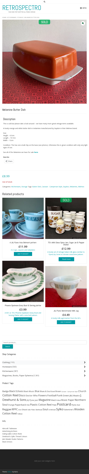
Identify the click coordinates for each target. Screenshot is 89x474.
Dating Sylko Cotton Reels (12, 434)
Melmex (81, 187)
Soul (45, 409)
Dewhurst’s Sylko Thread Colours (14, 436)
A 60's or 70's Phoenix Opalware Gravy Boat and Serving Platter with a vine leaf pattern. (23, 310)
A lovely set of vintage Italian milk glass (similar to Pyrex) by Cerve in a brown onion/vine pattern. (66, 248)
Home (4, 17)
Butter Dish (36, 187)
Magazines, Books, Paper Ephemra (17, 375)
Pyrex (74, 404)
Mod (59, 400)
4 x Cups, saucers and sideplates (23, 246)
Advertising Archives (9, 431)
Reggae (6, 409)
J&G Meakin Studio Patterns (12, 439)
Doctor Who (32, 395)
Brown (58, 391)
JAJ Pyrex (30, 400)
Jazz (36, 400)
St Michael (52, 410)
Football (51, 395)
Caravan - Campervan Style (52, 187)
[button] (83, 23)
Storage (20, 17)
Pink (28, 405)
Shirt (19, 410)
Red (78, 405)
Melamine (73, 187)
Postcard (64, 404)
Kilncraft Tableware (9, 428)
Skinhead (38, 409)
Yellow (19, 414)
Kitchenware (11, 17)
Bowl (53, 391)
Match (54, 400)
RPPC (15, 409)
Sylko (59, 409)
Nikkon (10, 472)
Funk (59, 395)
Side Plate (31, 410)
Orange (11, 405)
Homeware (7, 366)
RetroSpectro (21, 8)
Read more (66, 259)
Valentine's (69, 409)
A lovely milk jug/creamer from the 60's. (66, 314)
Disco (22, 395)
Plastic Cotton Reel (41, 404)
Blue (37, 391)
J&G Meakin (74, 395)
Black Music (29, 391)
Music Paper (67, 400)
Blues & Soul (45, 391)
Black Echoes (16, 391)
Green (66, 395)
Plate (54, 405)
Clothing (6, 362)
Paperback (20, 404)
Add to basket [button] (23, 254)
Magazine (45, 400)
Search (7, 346)
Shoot (24, 409)
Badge (5, 391)
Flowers (42, 395)
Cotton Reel (10, 395)
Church (82, 391)
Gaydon (66, 187)
